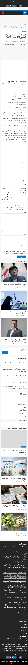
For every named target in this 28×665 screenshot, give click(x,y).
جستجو (23, 349)
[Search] (5, 12)
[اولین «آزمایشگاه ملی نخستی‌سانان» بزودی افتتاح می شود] (14, 272)
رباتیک (15, 589)
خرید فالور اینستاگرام (20, 423)
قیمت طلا (9, 597)
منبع (25, 184)
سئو (11, 589)
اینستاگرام (23, 580)
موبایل (15, 599)
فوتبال (6, 594)
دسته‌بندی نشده (22, 404)
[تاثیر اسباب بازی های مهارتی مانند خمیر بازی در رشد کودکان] (14, 439)
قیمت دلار (23, 597)
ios (25, 572)
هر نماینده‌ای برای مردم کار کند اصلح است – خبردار (20, 191)
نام (25, 234)
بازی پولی (6, 582)
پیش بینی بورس (22, 607)
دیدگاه (24, 212)
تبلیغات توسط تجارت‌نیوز (20, 585)
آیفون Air (8, 575)
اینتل (6, 577)
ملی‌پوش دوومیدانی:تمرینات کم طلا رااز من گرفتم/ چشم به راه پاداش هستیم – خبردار (8, 194)
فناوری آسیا (12, 594)
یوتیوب (24, 609)
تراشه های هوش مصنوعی (20, 587)
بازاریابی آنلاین (22, 582)
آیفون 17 (14, 575)
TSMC (14, 572)
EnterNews (4, 661)
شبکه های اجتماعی (13, 592)
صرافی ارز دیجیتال (21, 594)
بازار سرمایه (16, 580)
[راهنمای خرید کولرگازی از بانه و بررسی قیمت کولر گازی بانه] (14, 466)
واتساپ (10, 602)
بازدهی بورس (14, 582)
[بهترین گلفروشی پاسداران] (14, 522)
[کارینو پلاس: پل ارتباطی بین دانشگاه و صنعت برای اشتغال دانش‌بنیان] (14, 300)
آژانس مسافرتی (7, 572)
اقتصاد (24, 31)
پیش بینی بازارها (10, 604)
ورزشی (24, 416)
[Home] (25, 12)
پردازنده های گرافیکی (21, 604)
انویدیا (14, 577)
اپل (10, 577)
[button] (20, 13)
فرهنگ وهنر (23, 410)
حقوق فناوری (23, 589)
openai (20, 572)
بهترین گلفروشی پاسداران (19, 382)
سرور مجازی (23, 592)
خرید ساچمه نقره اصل (11, 644)
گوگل (5, 607)
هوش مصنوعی (17, 602)
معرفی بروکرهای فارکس (20, 648)
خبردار (13, 3)
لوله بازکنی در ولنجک (9, 650)
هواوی (24, 602)
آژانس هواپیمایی (22, 575)
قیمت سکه (16, 597)
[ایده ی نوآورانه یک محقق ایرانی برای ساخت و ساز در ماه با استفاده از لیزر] (14, 327)
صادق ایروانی (22, 41)
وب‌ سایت (23, 245)
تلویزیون (10, 587)
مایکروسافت (23, 599)
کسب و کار (23, 413)
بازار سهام (8, 580)
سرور (6, 589)
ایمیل (24, 239)
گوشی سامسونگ (12, 607)
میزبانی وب (9, 599)
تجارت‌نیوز (10, 585)
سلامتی (24, 407)
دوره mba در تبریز (22, 644)
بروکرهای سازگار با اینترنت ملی (13, 646)
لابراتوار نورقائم (9, 648)
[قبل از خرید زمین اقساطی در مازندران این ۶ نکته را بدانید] (14, 494)
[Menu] (20, 13)
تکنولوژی (23, 401)
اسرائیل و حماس (22, 577)
